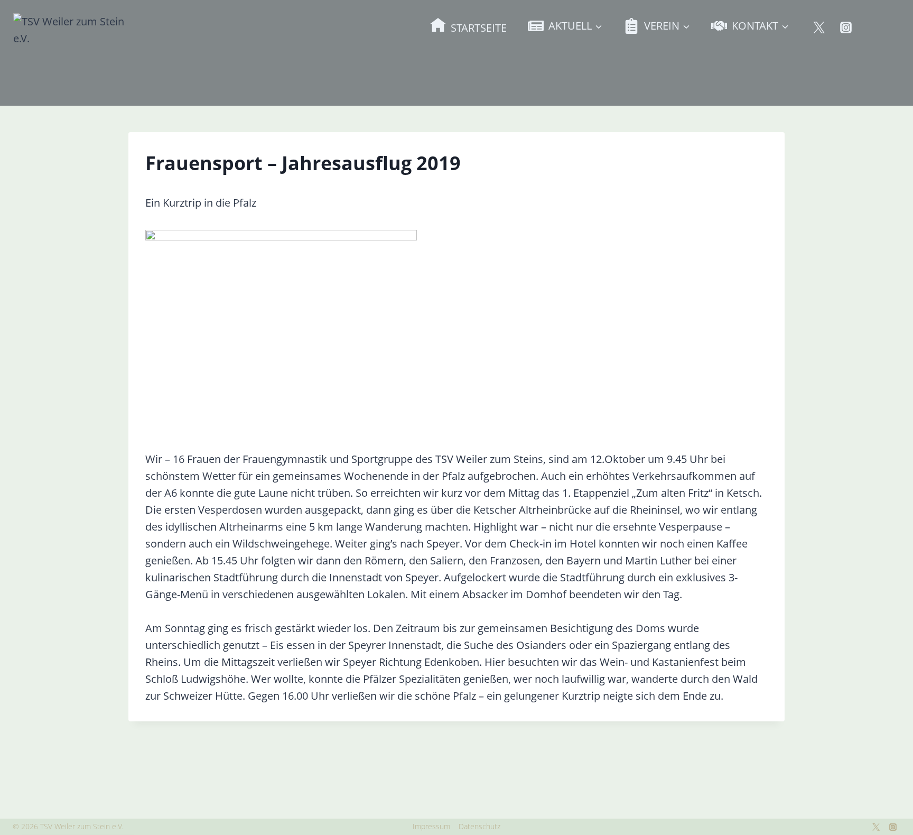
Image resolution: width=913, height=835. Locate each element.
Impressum (431, 826)
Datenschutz (479, 826)
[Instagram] (846, 27)
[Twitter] (819, 27)
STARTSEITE (479, 28)
